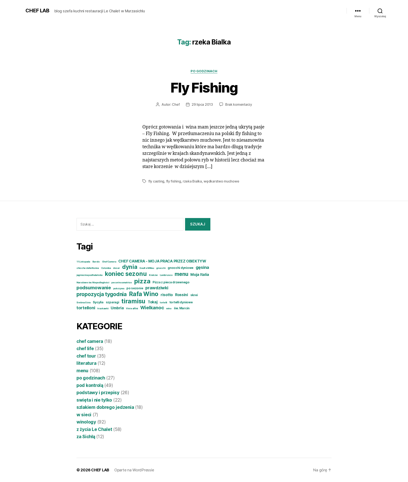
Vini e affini (132, 308)
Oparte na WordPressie (134, 470)
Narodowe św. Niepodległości (92, 282)
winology (86, 422)
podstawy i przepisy (97, 392)
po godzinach (204, 71)
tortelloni (85, 307)
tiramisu (133, 301)
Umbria (117, 308)
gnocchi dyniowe (180, 268)
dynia (129, 267)
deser (116, 268)
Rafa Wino (144, 294)
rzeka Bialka (192, 181)
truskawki (103, 308)
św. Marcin (182, 308)
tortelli (163, 302)
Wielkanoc (152, 307)
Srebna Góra (83, 302)
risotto (167, 294)
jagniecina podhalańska (89, 275)
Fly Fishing (204, 87)
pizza (142, 281)
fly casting (156, 181)
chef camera (89, 341)
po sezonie (134, 288)
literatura (86, 363)
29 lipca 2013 (202, 104)
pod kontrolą (89, 385)
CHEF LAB (37, 10)
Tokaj (153, 302)
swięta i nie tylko (94, 400)
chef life (85, 348)
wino (168, 308)
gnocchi (160, 268)
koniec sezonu (126, 273)
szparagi (112, 302)
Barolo (96, 261)
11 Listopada (83, 261)
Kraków (153, 275)
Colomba (106, 268)
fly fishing (173, 181)
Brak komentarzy (238, 104)
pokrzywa (118, 288)
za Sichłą (85, 436)
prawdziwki (156, 287)
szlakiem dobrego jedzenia (105, 407)
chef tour (86, 356)
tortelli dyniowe (181, 302)
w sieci (83, 414)
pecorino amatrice (121, 282)
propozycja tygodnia (101, 294)
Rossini (181, 294)
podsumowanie (93, 287)
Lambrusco (166, 275)
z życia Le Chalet (94, 429)
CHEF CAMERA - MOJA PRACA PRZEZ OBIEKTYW (162, 261)
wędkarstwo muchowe (221, 181)
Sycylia (98, 302)
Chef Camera (109, 261)
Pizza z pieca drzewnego (171, 282)
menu (181, 274)
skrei (194, 295)
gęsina (202, 267)
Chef (176, 104)
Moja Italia (199, 274)
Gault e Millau (146, 268)
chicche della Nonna (87, 268)
